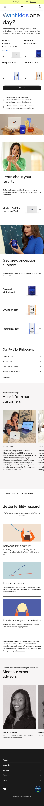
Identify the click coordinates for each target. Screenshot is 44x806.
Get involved (20, 651)
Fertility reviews (27, 493)
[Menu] (5, 6)
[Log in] (39, 6)
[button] (22, 356)
